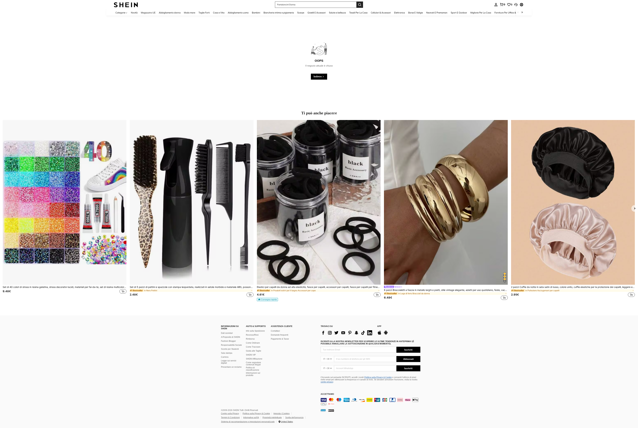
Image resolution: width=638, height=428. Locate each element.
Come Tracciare (253, 347)
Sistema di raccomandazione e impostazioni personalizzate (248, 422)
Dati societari (227, 333)
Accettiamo (327, 394)
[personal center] (496, 5)
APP (379, 326)
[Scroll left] (518, 12)
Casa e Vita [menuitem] (218, 12)
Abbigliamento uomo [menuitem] (238, 12)
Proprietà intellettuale (272, 417)
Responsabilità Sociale (231, 345)
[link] (502, 4)
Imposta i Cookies (281, 413)
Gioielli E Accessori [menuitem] (317, 12)
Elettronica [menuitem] (399, 12)
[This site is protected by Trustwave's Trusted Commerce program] (323, 410)
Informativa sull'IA (251, 417)
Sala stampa (226, 353)
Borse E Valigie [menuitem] (415, 12)
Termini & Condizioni (230, 417)
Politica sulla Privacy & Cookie (378, 377)
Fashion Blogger (228, 341)
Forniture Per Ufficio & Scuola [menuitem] (508, 12)
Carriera (224, 357)
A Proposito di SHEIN (230, 337)
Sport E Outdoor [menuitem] (459, 12)
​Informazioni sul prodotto (253, 374)
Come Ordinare (253, 343)
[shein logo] (126, 4)
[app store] (379, 334)
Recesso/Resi (252, 335)
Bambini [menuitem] (256, 12)
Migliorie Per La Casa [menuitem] (480, 12)
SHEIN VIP (251, 355)
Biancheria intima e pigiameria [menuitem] (279, 12)
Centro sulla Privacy (230, 413)
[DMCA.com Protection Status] (331, 410)
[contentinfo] (370, 402)
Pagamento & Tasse (280, 339)
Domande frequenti (279, 335)
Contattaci (275, 331)
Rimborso (250, 339)
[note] (267, 299)
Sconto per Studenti (230, 349)
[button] (516, 5)
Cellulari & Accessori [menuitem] (381, 12)
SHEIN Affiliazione (254, 359)
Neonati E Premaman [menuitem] (436, 12)
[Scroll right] (522, 12)
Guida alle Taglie (253, 351)
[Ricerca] (359, 4)
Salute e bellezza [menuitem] (337, 12)
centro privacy (327, 382)
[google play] (385, 334)
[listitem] (64, 210)
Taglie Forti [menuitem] (204, 12)
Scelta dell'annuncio (294, 417)
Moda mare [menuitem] (189, 12)
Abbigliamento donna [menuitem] (170, 12)
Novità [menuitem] (134, 12)
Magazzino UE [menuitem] (148, 12)
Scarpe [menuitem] (300, 12)
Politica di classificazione (252, 369)
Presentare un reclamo (231, 367)
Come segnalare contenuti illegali (253, 363)
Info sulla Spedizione (255, 331)
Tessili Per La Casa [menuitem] (358, 12)
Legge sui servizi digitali (228, 362)
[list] (347, 332)
